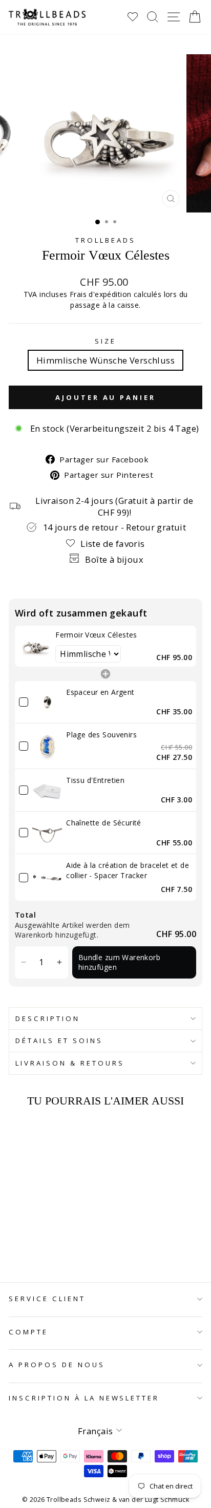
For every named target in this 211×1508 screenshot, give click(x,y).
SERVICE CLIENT (47, 1298)
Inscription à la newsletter (84, 1398)
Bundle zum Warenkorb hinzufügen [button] (119, 962)
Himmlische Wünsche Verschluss (105, 360)
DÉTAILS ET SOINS (59, 1040)
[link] (35, 646)
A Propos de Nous (57, 1364)
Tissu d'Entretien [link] (95, 780)
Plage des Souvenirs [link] (101, 734)
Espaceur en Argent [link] (100, 692)
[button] (24, 962)
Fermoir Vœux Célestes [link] (96, 635)
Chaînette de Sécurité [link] (103, 822)
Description (47, 1018)
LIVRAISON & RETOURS (69, 1063)
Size (105, 341)
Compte (28, 1331)
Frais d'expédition (100, 294)
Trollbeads (105, 240)
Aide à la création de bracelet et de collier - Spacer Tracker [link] (127, 870)
